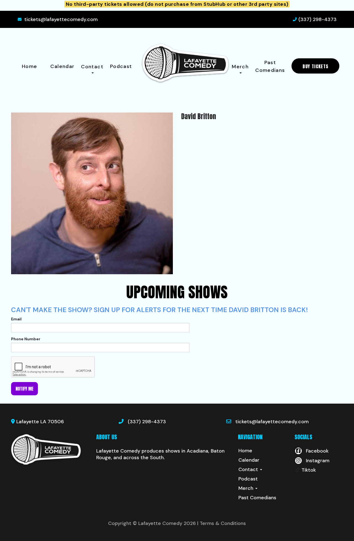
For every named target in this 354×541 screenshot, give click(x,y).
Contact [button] (92, 66)
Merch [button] (240, 66)
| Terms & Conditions (221, 523)
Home (29, 66)
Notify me (24, 388)
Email (16, 319)
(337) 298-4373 (317, 19)
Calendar (62, 66)
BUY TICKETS (315, 66)
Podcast (121, 66)
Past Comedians (270, 66)
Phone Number (25, 338)
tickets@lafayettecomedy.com (61, 19)
